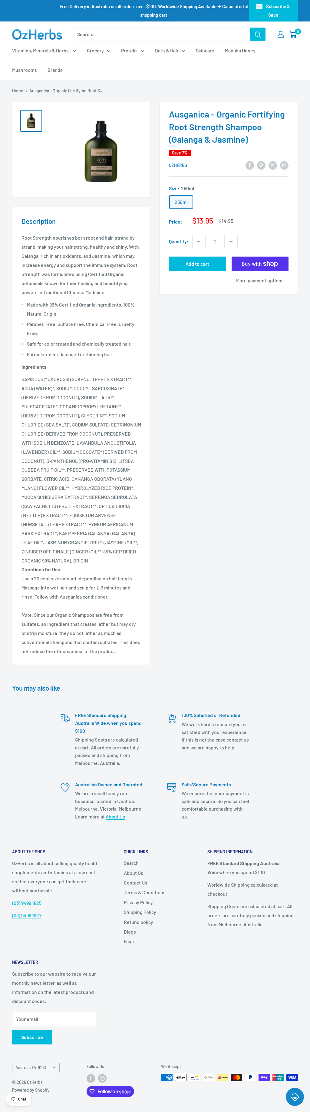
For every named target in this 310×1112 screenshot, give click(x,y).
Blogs (130, 931)
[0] (293, 34)
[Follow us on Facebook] (91, 1078)
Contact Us (135, 882)
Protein (129, 50)
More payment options (260, 280)
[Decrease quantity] (199, 241)
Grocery (95, 50)
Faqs (129, 941)
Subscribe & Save (278, 11)
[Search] (257, 34)
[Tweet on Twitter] (273, 165)
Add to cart (197, 264)
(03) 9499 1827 (26, 915)
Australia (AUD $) (30, 1067)
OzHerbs (178, 165)
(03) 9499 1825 (26, 903)
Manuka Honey (240, 50)
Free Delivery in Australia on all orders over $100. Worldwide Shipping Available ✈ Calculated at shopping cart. (154, 11)
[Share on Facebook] (250, 165)
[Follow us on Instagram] (102, 1078)
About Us (115, 816)
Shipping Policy (140, 912)
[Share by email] (284, 165)
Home (17, 90)
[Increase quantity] (231, 241)
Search (131, 863)
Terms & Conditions (145, 892)
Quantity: (179, 241)
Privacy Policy (138, 902)
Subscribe (32, 1037)
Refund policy (138, 922)
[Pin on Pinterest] (261, 165)
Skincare (205, 50)
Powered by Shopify (31, 1090)
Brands (55, 70)
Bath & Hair (167, 50)
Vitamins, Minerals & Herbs (41, 50)
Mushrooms (24, 70)
